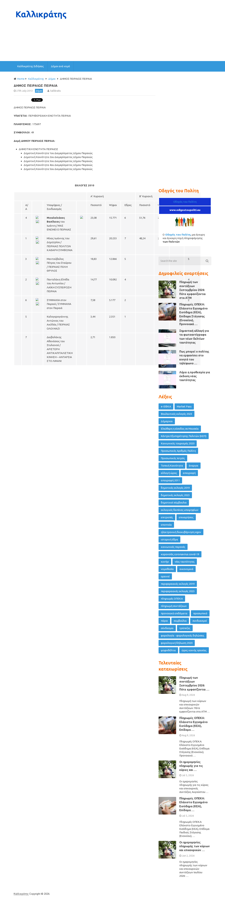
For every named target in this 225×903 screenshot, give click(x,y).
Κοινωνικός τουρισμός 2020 (177, 443)
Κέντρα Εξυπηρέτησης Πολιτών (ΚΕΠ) (183, 436)
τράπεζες (184, 628)
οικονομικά (186, 569)
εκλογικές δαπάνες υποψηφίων (179, 509)
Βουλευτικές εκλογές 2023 (176, 413)
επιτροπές (167, 517)
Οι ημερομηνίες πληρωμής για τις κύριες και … (191, 765)
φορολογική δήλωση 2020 (176, 642)
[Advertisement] (147, 30)
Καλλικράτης (21, 893)
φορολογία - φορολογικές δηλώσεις (182, 635)
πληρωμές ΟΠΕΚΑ (172, 598)
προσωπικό (200, 613)
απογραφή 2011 (170, 480)
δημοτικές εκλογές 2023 (175, 495)
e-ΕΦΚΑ (166, 406)
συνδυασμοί (199, 620)
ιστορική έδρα (169, 539)
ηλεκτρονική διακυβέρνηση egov (181, 532)
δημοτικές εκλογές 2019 (175, 487)
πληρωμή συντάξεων (174, 605)
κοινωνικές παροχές (173, 546)
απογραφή (189, 472)
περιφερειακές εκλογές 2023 (178, 591)
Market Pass (184, 406)
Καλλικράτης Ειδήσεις (30, 66)
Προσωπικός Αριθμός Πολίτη (178, 450)
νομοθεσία (167, 569)
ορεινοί (165, 576)
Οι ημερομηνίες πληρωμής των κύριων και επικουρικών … (194, 846)
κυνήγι (165, 561)
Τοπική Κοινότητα (172, 465)
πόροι (164, 620)
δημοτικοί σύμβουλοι (174, 502)
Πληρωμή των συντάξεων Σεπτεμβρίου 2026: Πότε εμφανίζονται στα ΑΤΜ (192, 289)
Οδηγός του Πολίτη (185, 201)
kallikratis (55, 90)
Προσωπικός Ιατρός (173, 458)
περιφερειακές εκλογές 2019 (178, 583)
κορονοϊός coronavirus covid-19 (180, 554)
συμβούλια (180, 620)
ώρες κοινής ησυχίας (194, 650)
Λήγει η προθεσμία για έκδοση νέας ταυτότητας (194, 376)
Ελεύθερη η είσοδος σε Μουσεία (180, 428)
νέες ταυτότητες (185, 561)
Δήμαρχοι (167, 421)
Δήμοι (39, 90)
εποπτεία (166, 524)
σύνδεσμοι (167, 628)
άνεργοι (193, 465)
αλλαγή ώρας (169, 472)
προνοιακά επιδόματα (174, 613)
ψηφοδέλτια (168, 650)
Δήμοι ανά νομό (60, 66)
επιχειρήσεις (186, 517)
